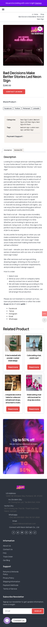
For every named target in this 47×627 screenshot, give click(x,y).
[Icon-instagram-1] (26, 532)
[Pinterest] (30, 532)
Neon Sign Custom (26, 120)
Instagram (13, 313)
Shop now (23, 453)
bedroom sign (25, 127)
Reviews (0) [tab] (18, 150)
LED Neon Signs (30, 122)
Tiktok (11, 311)
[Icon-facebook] (13, 532)
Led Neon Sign (29, 130)
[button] (3, 9)
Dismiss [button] (38, 3)
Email (36, 281)
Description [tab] (8, 150)
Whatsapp (13, 319)
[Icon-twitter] (17, 532)
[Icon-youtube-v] (22, 532)
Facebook (13, 308)
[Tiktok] (34, 532)
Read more (13, 367)
